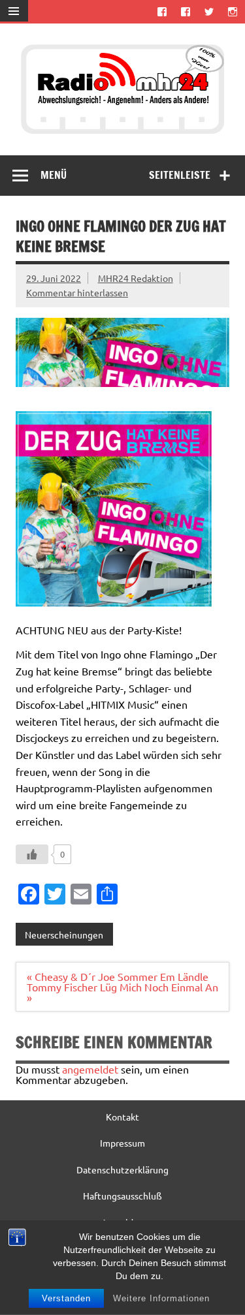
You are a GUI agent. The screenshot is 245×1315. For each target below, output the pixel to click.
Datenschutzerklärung (122, 1169)
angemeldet (90, 1068)
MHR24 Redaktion (135, 278)
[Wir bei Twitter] (209, 11)
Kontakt (122, 1116)
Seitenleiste (179, 175)
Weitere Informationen (161, 1298)
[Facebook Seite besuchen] (161, 11)
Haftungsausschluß (122, 1195)
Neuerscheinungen (64, 934)
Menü (54, 175)
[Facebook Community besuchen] (185, 11)
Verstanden (66, 1298)
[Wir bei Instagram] (232, 11)
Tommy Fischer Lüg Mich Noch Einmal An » (122, 992)
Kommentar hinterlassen (77, 292)
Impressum (122, 1142)
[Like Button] (32, 854)
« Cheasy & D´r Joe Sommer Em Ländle (117, 976)
